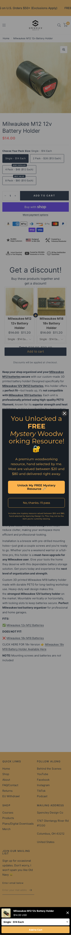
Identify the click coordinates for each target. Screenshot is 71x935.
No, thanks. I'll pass (36, 503)
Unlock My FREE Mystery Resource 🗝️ (36, 487)
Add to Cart (35, 929)
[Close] (64, 413)
